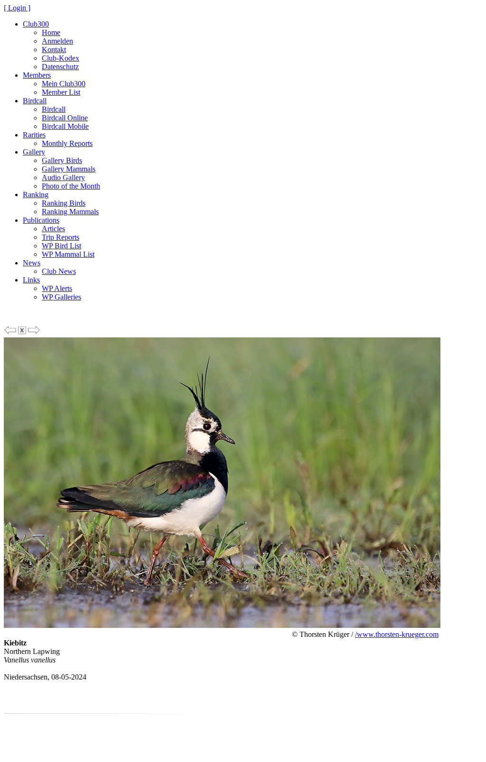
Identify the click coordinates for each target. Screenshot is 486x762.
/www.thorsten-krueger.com (397, 634)
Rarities (34, 135)
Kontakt (54, 49)
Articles (53, 229)
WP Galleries (61, 297)
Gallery (34, 152)
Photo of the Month (71, 186)
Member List (61, 92)
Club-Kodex (60, 58)
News (31, 263)
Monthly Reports (67, 143)
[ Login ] (17, 8)
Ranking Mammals (70, 212)
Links (31, 280)
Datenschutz (60, 67)
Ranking (35, 194)
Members (37, 75)
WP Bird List (61, 246)
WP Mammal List (68, 254)
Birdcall (35, 101)
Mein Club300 (63, 84)
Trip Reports (60, 237)
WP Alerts (57, 288)
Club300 (36, 24)
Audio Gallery (63, 177)
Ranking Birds (63, 203)
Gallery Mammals (68, 169)
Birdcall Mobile (65, 126)
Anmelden (57, 41)
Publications (41, 220)
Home (51, 32)
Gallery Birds (62, 160)
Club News (59, 271)
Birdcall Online (65, 118)
